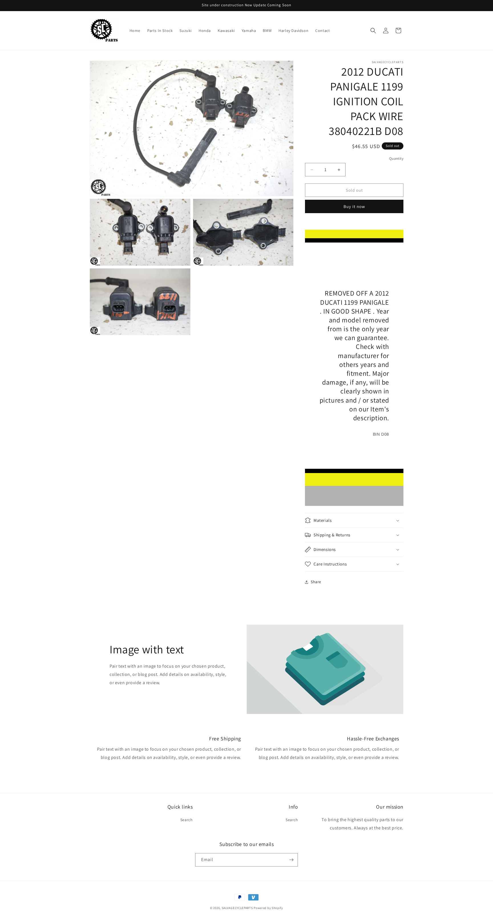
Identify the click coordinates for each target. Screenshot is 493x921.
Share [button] (316, 581)
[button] (373, 30)
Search (186, 819)
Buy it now (354, 206)
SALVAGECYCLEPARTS (237, 908)
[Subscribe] (291, 860)
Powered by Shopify (268, 908)
